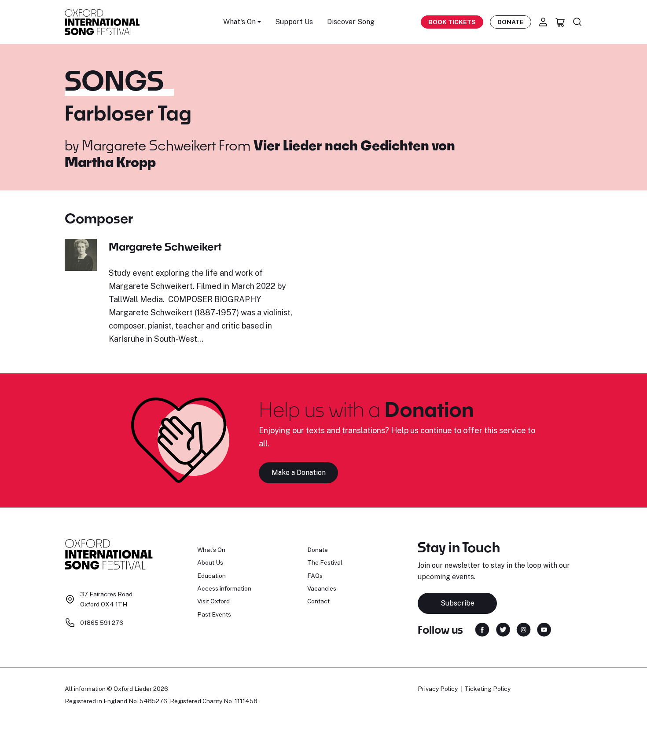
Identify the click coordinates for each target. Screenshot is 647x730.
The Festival (324, 562)
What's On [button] (239, 22)
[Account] (543, 22)
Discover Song (351, 22)
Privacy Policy (438, 688)
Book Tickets (452, 22)
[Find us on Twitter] (503, 629)
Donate (510, 22)
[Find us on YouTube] (544, 629)
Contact (318, 601)
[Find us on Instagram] (523, 629)
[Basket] (560, 22)
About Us (210, 562)
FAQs (315, 575)
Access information (224, 588)
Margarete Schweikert (149, 145)
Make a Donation (299, 472)
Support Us (294, 22)
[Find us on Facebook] (482, 629)
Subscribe (457, 603)
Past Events (214, 614)
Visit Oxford (213, 601)
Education (211, 575)
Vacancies (321, 588)
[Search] (577, 22)
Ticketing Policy (487, 688)
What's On (211, 549)
